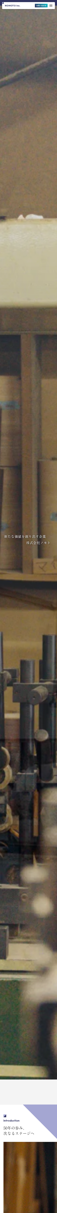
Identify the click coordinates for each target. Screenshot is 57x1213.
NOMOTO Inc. (12, 5)
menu (51, 6)
